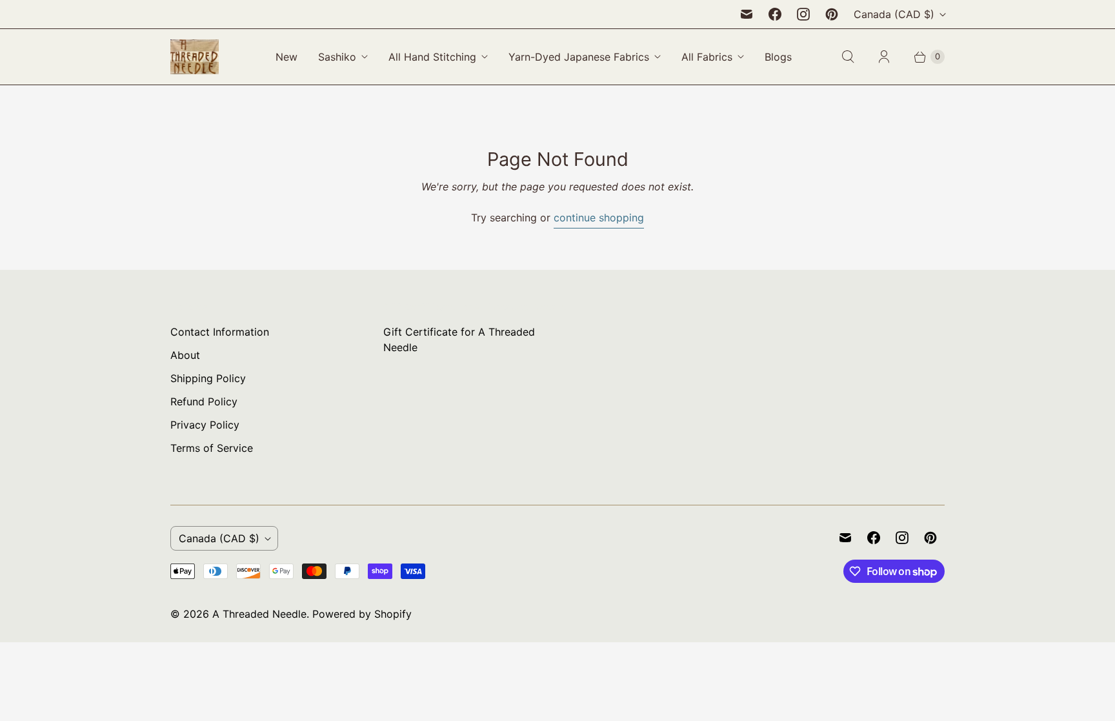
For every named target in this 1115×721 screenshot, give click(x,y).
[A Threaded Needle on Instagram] (803, 14)
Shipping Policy (208, 378)
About (185, 355)
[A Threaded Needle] (194, 56)
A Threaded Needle (259, 613)
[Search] (848, 56)
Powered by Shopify (362, 613)
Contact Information (219, 331)
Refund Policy (203, 401)
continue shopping (599, 217)
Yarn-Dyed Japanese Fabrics (578, 56)
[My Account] (884, 56)
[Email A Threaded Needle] (746, 14)
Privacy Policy (204, 424)
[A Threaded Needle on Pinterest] (832, 14)
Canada (894, 14)
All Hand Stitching (432, 56)
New (286, 56)
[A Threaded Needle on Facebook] (775, 14)
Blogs (778, 56)
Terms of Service (211, 448)
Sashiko (337, 56)
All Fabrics (706, 56)
